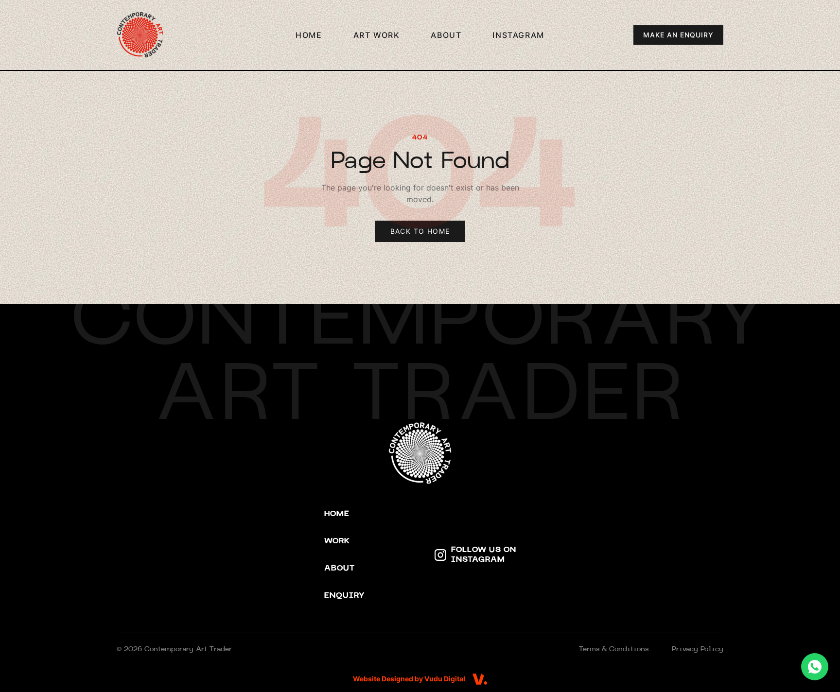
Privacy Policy (697, 649)
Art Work (376, 35)
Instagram (518, 35)
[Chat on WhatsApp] (814, 666)
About (446, 35)
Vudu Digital (444, 679)
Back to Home (420, 231)
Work (337, 541)
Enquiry (344, 596)
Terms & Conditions (613, 649)
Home (309, 35)
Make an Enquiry (678, 35)
